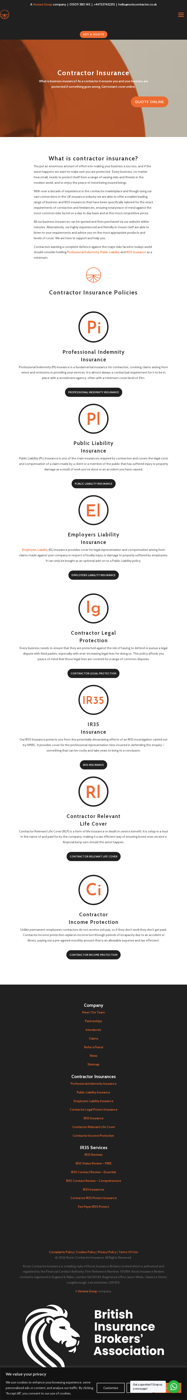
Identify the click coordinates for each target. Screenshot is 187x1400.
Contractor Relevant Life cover (93, 856)
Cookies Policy (86, 1252)
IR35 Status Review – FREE (94, 1163)
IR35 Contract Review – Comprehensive (93, 1181)
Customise (110, 1388)
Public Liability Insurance (93, 483)
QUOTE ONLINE (149, 102)
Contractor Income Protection (93, 954)
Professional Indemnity (83, 252)
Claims (93, 1038)
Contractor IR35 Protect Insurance (93, 1198)
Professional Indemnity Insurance (93, 392)
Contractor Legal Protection (93, 673)
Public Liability (110, 252)
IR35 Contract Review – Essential (93, 1172)
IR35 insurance (136, 252)
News (93, 1056)
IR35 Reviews (94, 1155)
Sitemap (93, 1064)
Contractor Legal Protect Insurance (93, 1109)
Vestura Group (42, 4)
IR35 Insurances (93, 1189)
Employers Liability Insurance (94, 575)
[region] (93, 1383)
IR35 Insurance (93, 764)
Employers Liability (35, 550)
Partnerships (93, 1021)
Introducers (93, 1030)
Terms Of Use (128, 1252)
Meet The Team (93, 1012)
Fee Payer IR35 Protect (93, 1207)
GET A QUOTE (93, 34)
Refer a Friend (93, 1047)
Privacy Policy (107, 1252)
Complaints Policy (61, 1252)
